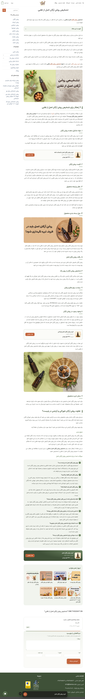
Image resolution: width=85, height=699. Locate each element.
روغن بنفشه (15, 37)
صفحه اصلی (78, 3)
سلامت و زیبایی (14, 55)
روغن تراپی (16, 52)
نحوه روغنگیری (15, 68)
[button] (12, 3)
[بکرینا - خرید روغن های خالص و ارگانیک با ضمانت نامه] (42, 3)
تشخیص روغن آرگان (55, 64)
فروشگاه (68, 3)
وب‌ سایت (40, 653)
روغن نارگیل (15, 31)
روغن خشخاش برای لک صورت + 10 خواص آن (12, 103)
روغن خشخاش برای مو (12, 91)
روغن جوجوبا (15, 28)
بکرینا (52, 114)
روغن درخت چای (14, 34)
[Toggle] (3, 55)
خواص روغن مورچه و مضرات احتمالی (11, 87)
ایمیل (59, 653)
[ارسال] (4, 10)
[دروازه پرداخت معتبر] (27, 685)
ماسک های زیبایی (14, 61)
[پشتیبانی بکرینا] (5, 693)
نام (79, 653)
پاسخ (28, 627)
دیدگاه (78, 639)
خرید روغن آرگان (75, 64)
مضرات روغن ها (14, 65)
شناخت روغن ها (14, 58)
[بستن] (20, 693)
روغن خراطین (15, 25)
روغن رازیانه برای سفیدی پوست (12, 82)
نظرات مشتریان (61, 3)
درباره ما (73, 3)
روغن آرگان (74, 20)
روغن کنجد (16, 43)
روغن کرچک (15, 22)
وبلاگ (56, 3)
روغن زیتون (15, 40)
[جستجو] (83, 3)
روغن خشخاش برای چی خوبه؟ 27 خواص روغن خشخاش (12, 96)
